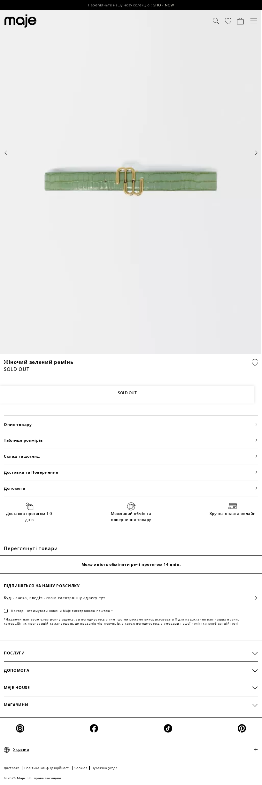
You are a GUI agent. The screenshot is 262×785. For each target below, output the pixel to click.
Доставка (12, 767)
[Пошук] (216, 21)
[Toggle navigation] (253, 21)
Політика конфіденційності (47, 767)
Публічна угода (105, 767)
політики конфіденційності (215, 623)
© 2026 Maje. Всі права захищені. (33, 778)
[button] (228, 21)
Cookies (80, 767)
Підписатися (253, 598)
